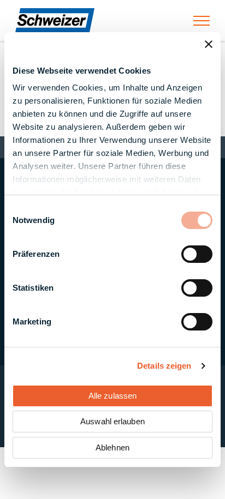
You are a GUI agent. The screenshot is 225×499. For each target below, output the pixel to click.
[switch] (196, 254)
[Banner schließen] (208, 44)
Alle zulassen (112, 395)
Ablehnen (112, 447)
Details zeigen (164, 365)
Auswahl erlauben (112, 421)
